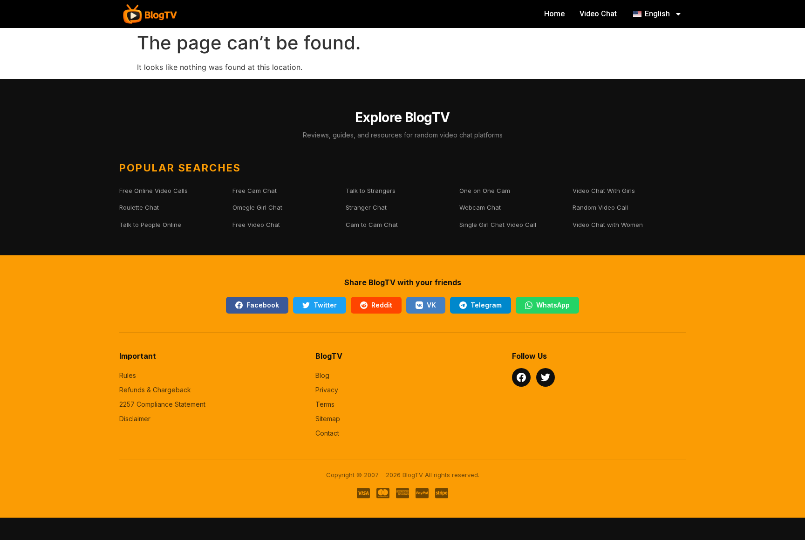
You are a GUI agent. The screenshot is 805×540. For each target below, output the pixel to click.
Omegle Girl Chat (257, 207)
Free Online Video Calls (153, 190)
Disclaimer (134, 419)
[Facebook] (521, 377)
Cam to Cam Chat (372, 224)
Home (554, 13)
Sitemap (327, 419)
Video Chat (598, 13)
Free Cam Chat (254, 190)
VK (431, 305)
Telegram (486, 305)
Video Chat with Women (608, 224)
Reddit (381, 305)
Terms (324, 404)
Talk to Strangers (371, 190)
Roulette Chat (139, 207)
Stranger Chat (366, 207)
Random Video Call (600, 207)
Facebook (262, 305)
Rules (127, 375)
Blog (322, 375)
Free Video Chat (256, 224)
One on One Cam (484, 190)
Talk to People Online (150, 224)
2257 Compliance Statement (162, 404)
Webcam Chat (480, 207)
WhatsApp (553, 305)
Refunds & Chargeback (155, 390)
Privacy (326, 390)
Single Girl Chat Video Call (497, 224)
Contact (327, 433)
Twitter (325, 305)
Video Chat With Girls (604, 190)
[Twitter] (545, 377)
